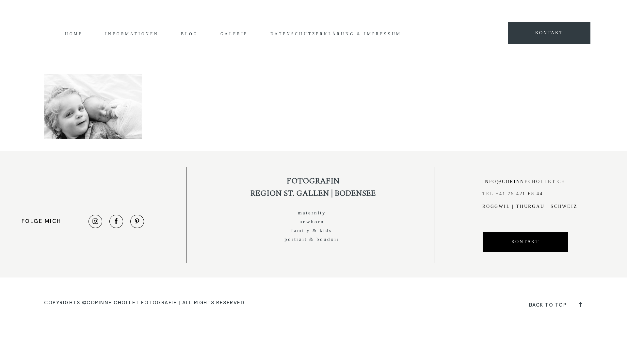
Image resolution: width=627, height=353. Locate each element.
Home (74, 34)
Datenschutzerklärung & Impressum (336, 34)
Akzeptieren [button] (452, 10)
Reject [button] (480, 10)
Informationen (131, 34)
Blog (189, 34)
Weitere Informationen (410, 10)
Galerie (234, 34)
